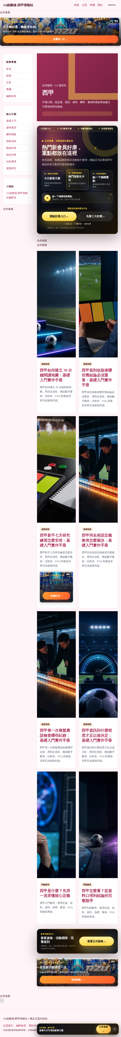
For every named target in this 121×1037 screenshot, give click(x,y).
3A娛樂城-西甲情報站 (18, 5)
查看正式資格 (96, 941)
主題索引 (8, 1025)
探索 (76, 5)
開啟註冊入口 (59, 216)
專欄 (92, 5)
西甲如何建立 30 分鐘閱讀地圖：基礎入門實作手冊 (56, 375)
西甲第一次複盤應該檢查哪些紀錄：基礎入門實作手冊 (55, 735)
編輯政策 (11, 96)
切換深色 (112, 5)
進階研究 (11, 168)
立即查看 (103, 1029)
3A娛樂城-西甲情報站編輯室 (17, 195)
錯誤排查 (11, 154)
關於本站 (34, 1025)
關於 (100, 5)
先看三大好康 (95, 216)
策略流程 (11, 141)
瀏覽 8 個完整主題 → (53, 113)
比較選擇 (11, 161)
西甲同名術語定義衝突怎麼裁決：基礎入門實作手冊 (97, 540)
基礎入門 (11, 120)
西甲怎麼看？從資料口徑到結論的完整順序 (97, 896)
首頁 (8, 69)
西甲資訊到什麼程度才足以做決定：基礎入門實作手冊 (97, 735)
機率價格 (11, 134)
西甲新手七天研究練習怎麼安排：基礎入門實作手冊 (55, 540)
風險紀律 (11, 148)
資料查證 (11, 127)
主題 (84, 5)
